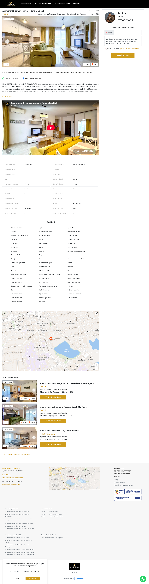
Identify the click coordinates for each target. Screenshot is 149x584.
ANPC (116, 480)
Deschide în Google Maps (11, 484)
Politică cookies (119, 482)
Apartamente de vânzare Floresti (15, 526)
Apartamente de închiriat (13, 535)
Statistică (26, 571)
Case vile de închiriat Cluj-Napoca (52, 537)
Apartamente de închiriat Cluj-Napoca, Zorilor (19, 549)
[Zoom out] (96, 368)
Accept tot (32, 578)
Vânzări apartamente (12, 509)
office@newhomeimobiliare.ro (12, 477)
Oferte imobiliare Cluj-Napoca (12, 72)
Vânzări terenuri (46, 509)
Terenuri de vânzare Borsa (49, 511)
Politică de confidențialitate (123, 485)
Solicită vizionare (123, 55)
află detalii (29, 564)
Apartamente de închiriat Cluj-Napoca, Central (19, 552)
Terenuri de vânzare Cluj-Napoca (51, 514)
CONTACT (76, 4)
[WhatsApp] (143, 579)
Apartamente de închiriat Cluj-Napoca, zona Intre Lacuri (74, 72)
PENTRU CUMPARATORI (42, 4)
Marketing (37, 571)
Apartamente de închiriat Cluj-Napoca (39, 72)
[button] (7, 41)
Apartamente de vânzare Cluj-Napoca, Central (19, 528)
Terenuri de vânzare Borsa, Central (52, 517)
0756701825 (125, 20)
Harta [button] (95, 64)
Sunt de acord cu (123, 48)
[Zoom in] (96, 365)
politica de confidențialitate (129, 48)
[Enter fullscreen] (96, 313)
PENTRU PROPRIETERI (62, 4)
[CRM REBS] (79, 579)
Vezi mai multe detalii (53, 397)
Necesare (15, 571)
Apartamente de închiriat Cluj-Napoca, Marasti (19, 555)
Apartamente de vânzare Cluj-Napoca (17, 511)
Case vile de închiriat (48, 535)
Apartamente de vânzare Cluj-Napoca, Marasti (19, 523)
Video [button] (87, 64)
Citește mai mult (8, 96)
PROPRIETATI (26, 4)
